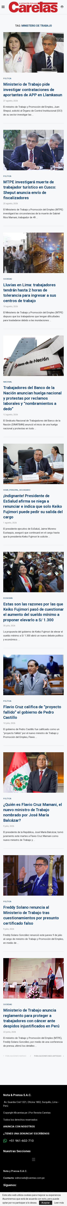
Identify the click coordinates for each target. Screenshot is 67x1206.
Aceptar (45, 1202)
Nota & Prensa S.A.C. (17, 1095)
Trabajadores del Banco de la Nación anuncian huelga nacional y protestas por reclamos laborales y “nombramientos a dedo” (32, 398)
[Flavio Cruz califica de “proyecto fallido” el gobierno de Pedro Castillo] (33, 675)
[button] (33, 1159)
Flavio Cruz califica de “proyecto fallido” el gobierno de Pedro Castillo (32, 712)
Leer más (59, 1203)
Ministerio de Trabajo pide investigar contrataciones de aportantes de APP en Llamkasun (32, 89)
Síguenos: (9, 1185)
